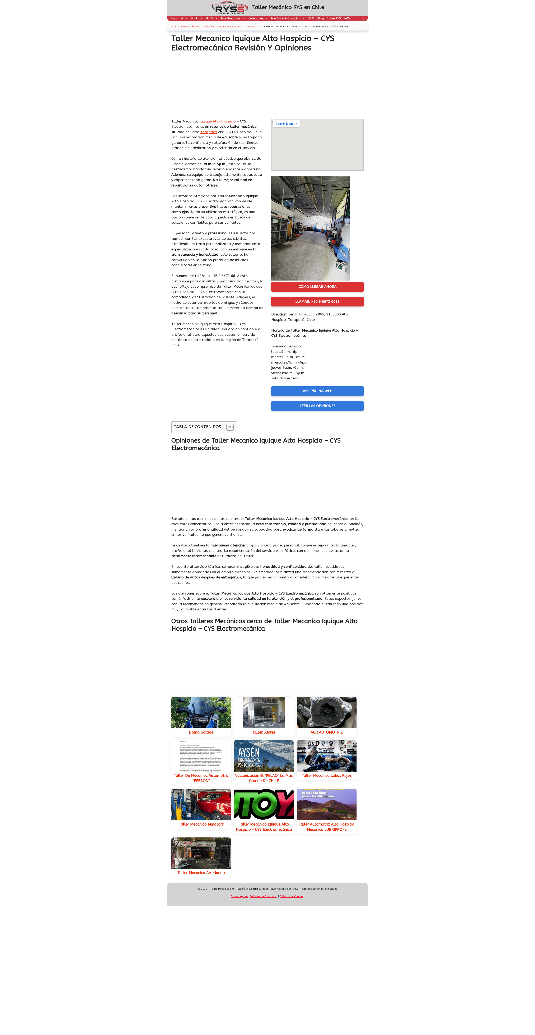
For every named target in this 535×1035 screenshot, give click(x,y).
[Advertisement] (267, 84)
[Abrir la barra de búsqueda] (362, 18)
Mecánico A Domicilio (285, 18)
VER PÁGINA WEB (317, 391)
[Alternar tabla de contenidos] (228, 427)
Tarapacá (208, 132)
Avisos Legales (239, 896)
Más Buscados (231, 18)
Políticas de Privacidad (263, 896)
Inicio (174, 18)
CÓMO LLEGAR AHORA (317, 287)
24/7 (311, 18)
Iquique (206, 121)
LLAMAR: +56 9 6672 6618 (317, 301)
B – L (194, 18)
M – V (209, 18)
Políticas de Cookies (291, 896)
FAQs (347, 18)
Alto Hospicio (248, 27)
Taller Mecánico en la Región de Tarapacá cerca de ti (209, 27)
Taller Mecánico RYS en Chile (288, 7)
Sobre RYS (334, 18)
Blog (320, 18)
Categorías (255, 18)
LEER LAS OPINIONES (317, 406)
